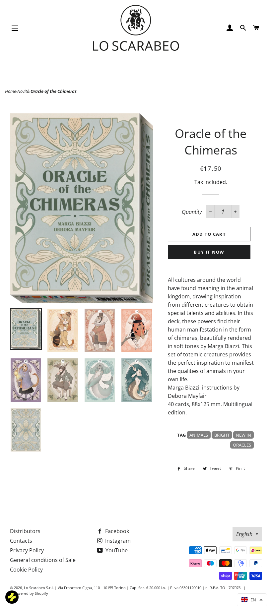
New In (243, 435)
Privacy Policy (27, 550)
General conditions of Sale (43, 560)
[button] (252, 600)
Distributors (25, 531)
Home (10, 91)
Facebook (116, 531)
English (244, 534)
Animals (198, 435)
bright (222, 435)
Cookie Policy (26, 569)
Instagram (117, 540)
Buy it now (209, 252)
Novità (23, 91)
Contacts (21, 540)
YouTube (116, 550)
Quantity (192, 211)
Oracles (242, 445)
